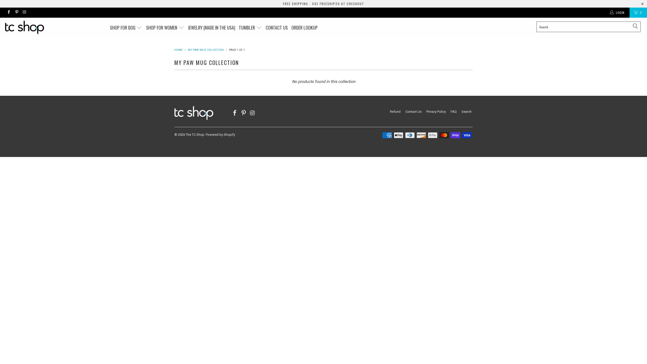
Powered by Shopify (220, 134)
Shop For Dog (123, 27)
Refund (395, 111)
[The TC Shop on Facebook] (8, 12)
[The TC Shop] (54, 27)
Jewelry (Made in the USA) (211, 27)
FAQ (454, 111)
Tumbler (247, 27)
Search (466, 111)
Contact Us (413, 111)
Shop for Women (162, 27)
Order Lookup (304, 27)
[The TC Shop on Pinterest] (16, 12)
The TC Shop (195, 134)
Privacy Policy (436, 111)
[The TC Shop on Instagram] (24, 12)
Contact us (277, 27)
